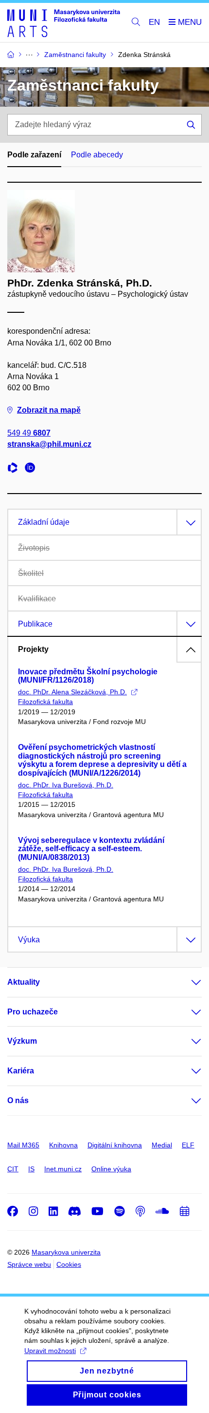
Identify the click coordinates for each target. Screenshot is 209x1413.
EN (154, 22)
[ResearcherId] (15, 469)
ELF (188, 1145)
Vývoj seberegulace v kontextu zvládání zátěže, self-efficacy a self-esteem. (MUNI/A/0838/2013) (91, 849)
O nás (18, 1100)
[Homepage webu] (63, 22)
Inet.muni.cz (63, 1169)
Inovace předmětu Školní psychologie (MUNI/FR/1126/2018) (87, 676)
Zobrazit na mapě (49, 410)
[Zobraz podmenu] (186, 982)
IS (31, 1169)
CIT (12, 1169)
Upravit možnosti (50, 1351)
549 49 (29, 433)
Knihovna (63, 1145)
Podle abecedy (97, 155)
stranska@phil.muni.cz (49, 444)
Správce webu (29, 1264)
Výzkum (22, 1041)
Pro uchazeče (32, 1012)
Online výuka (111, 1169)
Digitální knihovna (114, 1145)
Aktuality (23, 982)
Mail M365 (23, 1145)
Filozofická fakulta (45, 702)
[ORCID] (32, 469)
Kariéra (20, 1071)
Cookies (68, 1264)
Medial (162, 1145)
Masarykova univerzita (66, 1252)
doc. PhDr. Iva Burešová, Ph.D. (65, 785)
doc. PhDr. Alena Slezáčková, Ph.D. (72, 692)
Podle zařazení (34, 155)
